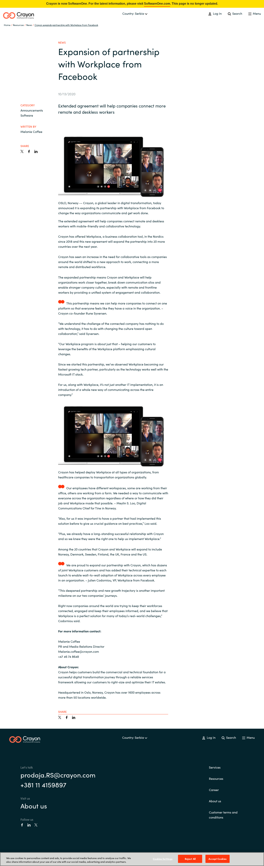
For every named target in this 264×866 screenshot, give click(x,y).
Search (237, 13)
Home (7, 25)
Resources (216, 778)
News (29, 25)
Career (214, 790)
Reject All (190, 859)
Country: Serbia (133, 13)
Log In (216, 13)
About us (33, 805)
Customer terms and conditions (223, 814)
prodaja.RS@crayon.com (57, 774)
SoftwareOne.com (157, 3)
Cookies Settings (162, 859)
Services (215, 767)
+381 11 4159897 (43, 784)
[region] (132, 859)
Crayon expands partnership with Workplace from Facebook (66, 25)
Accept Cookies (218, 859)
